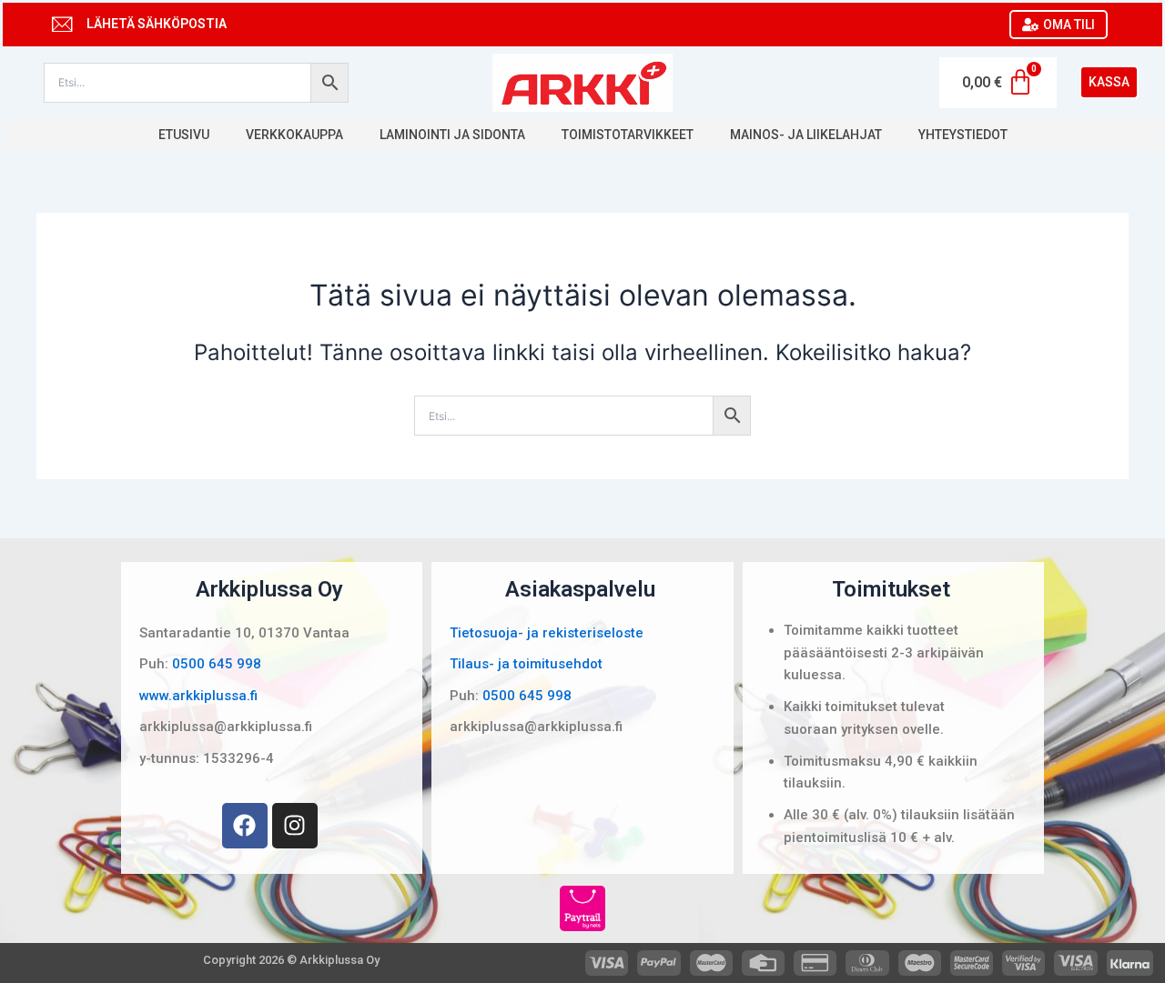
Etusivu (183, 134)
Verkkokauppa (294, 134)
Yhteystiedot (963, 134)
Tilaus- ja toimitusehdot (526, 664)
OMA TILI (1069, 24)
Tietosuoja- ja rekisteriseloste (546, 633)
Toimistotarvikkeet (628, 134)
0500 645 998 (216, 664)
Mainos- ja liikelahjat (806, 134)
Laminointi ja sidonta (452, 134)
